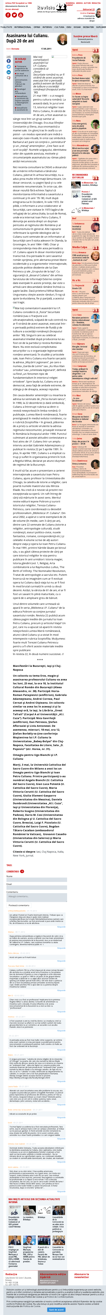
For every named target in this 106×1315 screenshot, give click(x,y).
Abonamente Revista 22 (16, 6)
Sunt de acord (56, 1309)
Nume (9, 876)
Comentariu (12, 892)
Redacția (96, 3)
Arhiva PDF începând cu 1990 (18, 3)
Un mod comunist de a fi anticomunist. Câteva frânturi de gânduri (21, 79)
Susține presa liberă (85, 39)
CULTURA (59, 27)
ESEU (69, 27)
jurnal (29, 855)
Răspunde (61, 927)
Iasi (38, 851)
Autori (87, 3)
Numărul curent (70, 4)
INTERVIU (47, 27)
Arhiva (79, 3)
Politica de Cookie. (32, 1306)
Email (9, 884)
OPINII (37, 27)
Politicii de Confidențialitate (60, 1296)
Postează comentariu (19, 905)
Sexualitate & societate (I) (21, 109)
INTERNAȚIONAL (22, 27)
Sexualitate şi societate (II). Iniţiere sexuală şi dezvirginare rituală (22, 100)
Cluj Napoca (49, 851)
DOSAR (77, 27)
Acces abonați (12, 9)
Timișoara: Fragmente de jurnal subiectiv (22, 68)
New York (19, 855)
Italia (60, 851)
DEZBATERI (88, 27)
